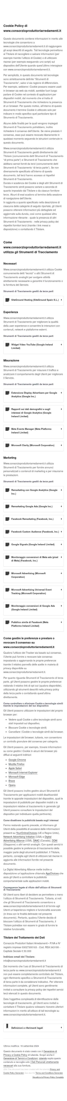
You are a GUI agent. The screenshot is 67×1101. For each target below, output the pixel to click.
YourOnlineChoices (26, 833)
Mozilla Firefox (16, 764)
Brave (12, 780)
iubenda (43, 1058)
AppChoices (52, 873)
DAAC (36, 840)
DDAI (54, 840)
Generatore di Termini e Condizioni (20, 1058)
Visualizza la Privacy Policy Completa (48, 1077)
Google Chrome (17, 759)
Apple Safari (15, 768)
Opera (12, 785)
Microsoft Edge (17, 776)
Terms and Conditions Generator (49, 1072)
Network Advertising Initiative (19, 836)
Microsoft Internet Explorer (23, 772)
